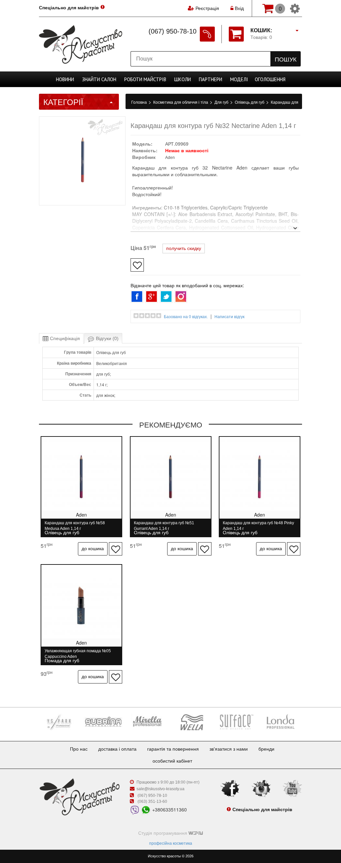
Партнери (210, 79)
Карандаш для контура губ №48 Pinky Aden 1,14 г (258, 526)
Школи (182, 79)
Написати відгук (229, 316)
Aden (170, 157)
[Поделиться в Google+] (151, 296)
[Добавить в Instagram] (180, 296)
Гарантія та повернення (173, 749)
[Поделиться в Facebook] (137, 296)
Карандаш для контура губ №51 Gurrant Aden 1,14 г (164, 526)
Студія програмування (163, 833)
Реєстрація (207, 8)
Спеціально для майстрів (69, 7)
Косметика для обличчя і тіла (181, 102)
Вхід (238, 8)
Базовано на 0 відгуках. (186, 316)
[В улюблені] (137, 265)
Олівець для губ (250, 102)
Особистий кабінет (172, 761)
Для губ (221, 102)
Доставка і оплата (117, 749)
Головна (139, 102)
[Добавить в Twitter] (166, 296)
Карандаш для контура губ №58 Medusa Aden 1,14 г (75, 526)
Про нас (79, 749)
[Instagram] (261, 788)
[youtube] (292, 788)
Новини (65, 79)
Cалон (99, 79)
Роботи (145, 79)
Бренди (266, 749)
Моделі (239, 79)
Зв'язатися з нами (228, 749)
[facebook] (230, 788)
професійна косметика (170, 843)
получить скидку (183, 248)
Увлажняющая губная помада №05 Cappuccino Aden (78, 654)
